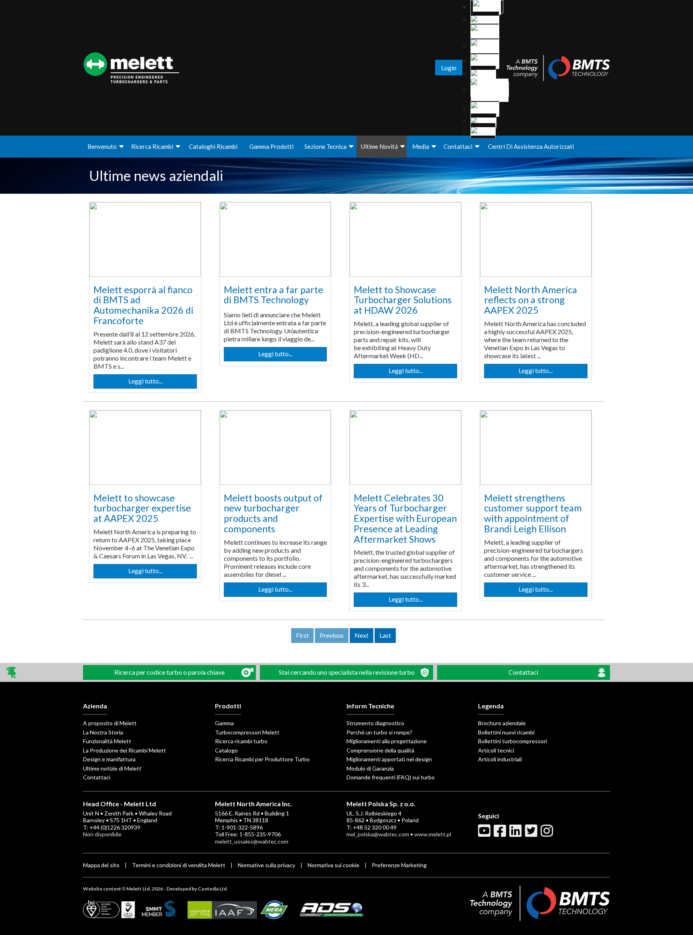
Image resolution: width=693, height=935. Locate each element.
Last (385, 635)
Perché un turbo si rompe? (379, 732)
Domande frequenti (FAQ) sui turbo (390, 777)
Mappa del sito (102, 865)
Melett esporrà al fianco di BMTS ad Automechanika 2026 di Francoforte (143, 305)
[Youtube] (485, 834)
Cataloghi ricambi (213, 146)
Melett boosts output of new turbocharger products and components (273, 513)
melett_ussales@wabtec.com (251, 841)
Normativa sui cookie (334, 865)
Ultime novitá (379, 146)
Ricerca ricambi (152, 146)
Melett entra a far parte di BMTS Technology (273, 295)
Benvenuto (102, 146)
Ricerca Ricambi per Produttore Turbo (262, 759)
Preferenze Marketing (399, 865)
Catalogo (226, 750)
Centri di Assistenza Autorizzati (531, 146)
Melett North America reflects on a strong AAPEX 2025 (530, 300)
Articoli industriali (500, 759)
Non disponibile (102, 834)
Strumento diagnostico (375, 723)
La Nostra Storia (103, 732)
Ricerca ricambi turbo (241, 741)
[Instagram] (548, 834)
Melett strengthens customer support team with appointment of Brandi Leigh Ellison (533, 513)
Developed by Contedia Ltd (196, 889)
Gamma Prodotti (271, 146)
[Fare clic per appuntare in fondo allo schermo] (11, 672)
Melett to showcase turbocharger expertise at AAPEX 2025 (142, 508)
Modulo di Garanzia (370, 768)
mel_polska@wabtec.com (377, 834)
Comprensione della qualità (380, 750)
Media (420, 146)
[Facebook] (501, 834)
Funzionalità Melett (107, 741)
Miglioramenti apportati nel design (389, 759)
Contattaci (458, 146)
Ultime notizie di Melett (112, 768)
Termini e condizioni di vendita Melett (178, 865)
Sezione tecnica (325, 146)
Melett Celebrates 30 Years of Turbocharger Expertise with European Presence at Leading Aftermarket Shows (405, 518)
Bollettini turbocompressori (512, 741)
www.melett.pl (432, 834)
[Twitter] (532, 834)
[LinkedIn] (516, 834)
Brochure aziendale (502, 723)
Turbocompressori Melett (247, 732)
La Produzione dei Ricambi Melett (124, 750)
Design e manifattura (109, 759)
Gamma (224, 723)
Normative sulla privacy (267, 865)
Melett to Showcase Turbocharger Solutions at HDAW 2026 (403, 300)
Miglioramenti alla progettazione (386, 741)
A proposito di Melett (110, 723)
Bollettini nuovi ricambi (506, 732)
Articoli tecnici (496, 750)
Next (362, 635)
